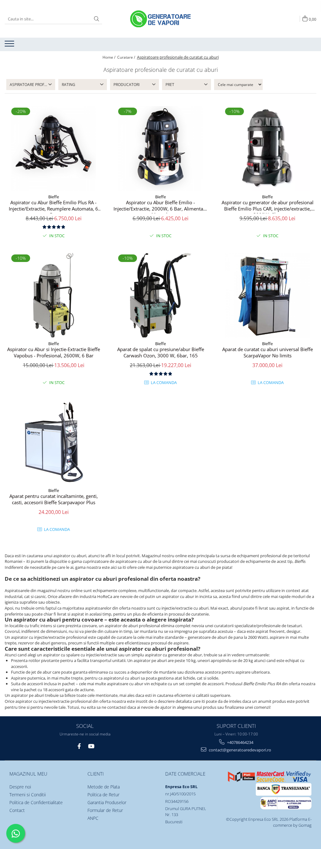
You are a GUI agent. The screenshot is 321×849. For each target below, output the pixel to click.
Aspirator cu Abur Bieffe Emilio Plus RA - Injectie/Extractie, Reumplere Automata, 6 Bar (53, 206)
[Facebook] (79, 746)
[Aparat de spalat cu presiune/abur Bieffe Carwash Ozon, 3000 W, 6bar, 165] (160, 295)
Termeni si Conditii (27, 795)
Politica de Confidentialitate (36, 802)
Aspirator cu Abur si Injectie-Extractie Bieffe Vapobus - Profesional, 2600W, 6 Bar (53, 352)
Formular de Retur (105, 810)
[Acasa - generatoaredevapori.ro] (160, 18)
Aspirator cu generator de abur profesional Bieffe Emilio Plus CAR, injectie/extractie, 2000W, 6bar (267, 206)
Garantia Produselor (106, 802)
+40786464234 (239, 742)
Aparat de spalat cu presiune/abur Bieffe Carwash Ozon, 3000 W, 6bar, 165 (160, 352)
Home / (109, 57)
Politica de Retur (103, 795)
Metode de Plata (103, 787)
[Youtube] (91, 746)
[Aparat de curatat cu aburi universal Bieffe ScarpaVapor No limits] (267, 295)
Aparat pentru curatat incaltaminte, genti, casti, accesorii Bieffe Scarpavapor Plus (53, 499)
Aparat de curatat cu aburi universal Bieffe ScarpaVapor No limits (267, 352)
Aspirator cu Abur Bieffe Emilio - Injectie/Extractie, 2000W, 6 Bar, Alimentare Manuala (160, 206)
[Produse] (10, 45)
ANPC (92, 818)
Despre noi (20, 787)
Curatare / (126, 57)
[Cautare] (96, 19)
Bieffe (53, 197)
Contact (17, 810)
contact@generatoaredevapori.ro (239, 750)
